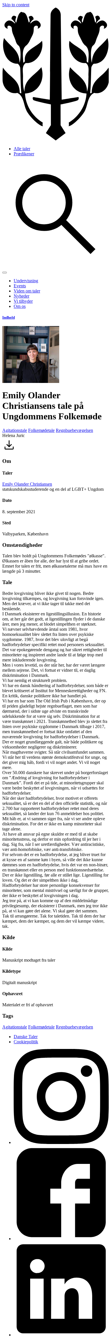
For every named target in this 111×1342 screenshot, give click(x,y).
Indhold (8, 317)
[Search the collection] (55, 265)
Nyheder (21, 296)
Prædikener (24, 153)
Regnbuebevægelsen (74, 430)
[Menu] (4, 272)
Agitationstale (14, 430)
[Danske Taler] (55, 139)
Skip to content (15, 4)
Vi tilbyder (23, 301)
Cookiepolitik (26, 1041)
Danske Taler (26, 1036)
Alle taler (22, 148)
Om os (20, 306)
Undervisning (26, 280)
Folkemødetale (41, 430)
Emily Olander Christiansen (27, 484)
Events (20, 285)
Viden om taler (27, 290)
